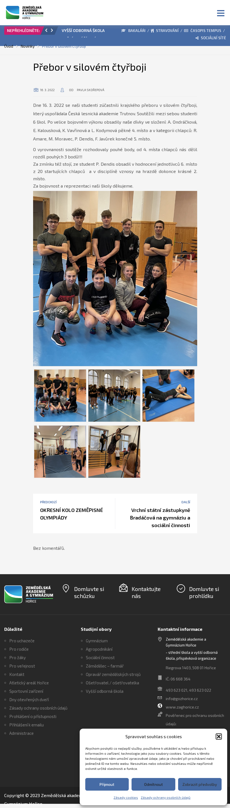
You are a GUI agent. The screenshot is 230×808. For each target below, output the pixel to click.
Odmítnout (153, 784)
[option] (84, 32)
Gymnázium (97, 640)
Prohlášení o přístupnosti (32, 716)
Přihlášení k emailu (26, 724)
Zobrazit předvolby (199, 784)
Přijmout (107, 784)
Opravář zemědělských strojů (113, 674)
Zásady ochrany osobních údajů (165, 797)
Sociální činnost (100, 657)
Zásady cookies (126, 797)
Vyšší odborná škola (104, 691)
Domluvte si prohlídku (204, 592)
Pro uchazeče (21, 640)
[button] (219, 736)
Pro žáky (17, 657)
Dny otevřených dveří (29, 699)
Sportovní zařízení (26, 691)
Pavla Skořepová (90, 90)
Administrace (21, 733)
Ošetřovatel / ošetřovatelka (112, 682)
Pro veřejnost (22, 665)
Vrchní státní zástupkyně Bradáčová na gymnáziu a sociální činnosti (160, 517)
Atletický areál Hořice (29, 682)
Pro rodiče (19, 649)
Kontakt (16, 674)
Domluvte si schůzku (89, 592)
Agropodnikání (99, 649)
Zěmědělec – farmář (105, 665)
